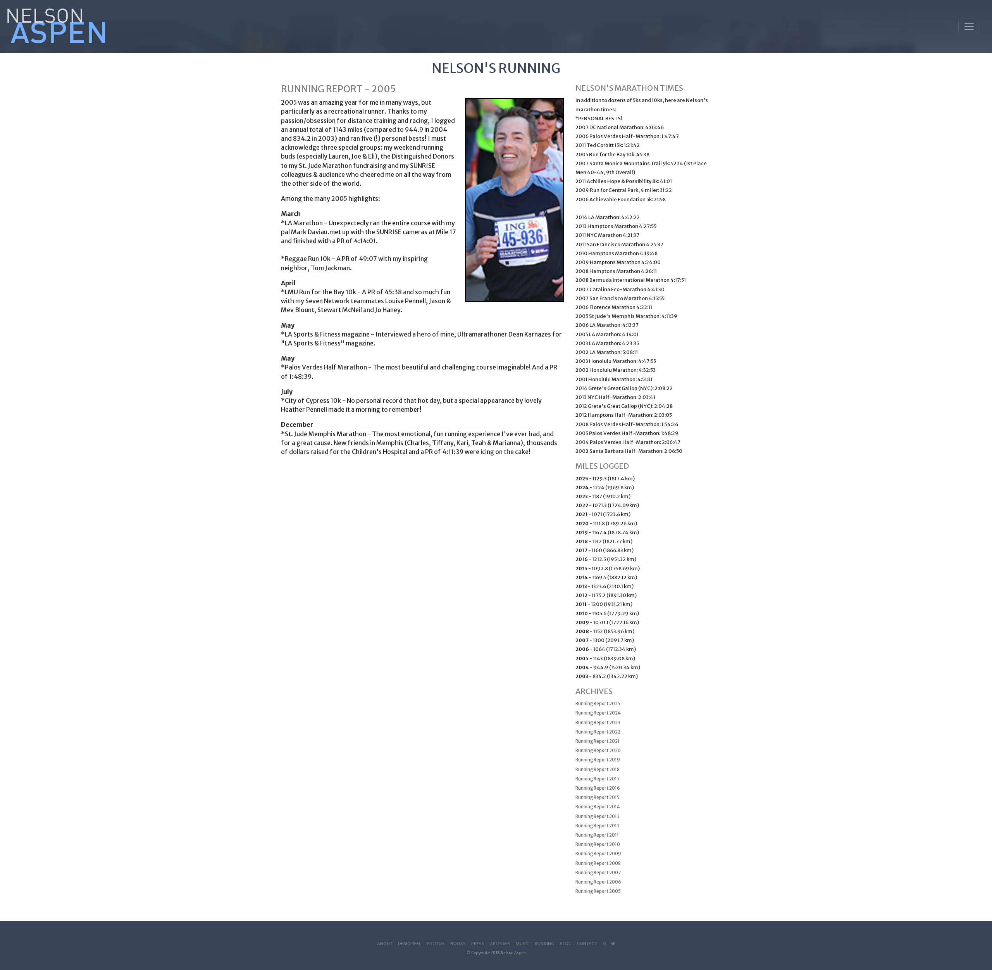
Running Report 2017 (597, 779)
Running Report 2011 (597, 835)
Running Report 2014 (597, 806)
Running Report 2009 (598, 853)
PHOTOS (436, 943)
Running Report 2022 (597, 732)
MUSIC (522, 943)
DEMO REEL (409, 943)
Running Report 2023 (597, 722)
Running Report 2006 (598, 882)
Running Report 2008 (598, 863)
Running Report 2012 (597, 825)
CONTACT (587, 943)
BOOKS (458, 943)
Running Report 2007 (598, 872)
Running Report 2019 (597, 760)
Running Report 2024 (598, 713)
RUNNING (544, 943)
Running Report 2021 (597, 741)
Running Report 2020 (598, 750)
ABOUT (385, 943)
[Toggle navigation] (969, 26)
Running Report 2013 (597, 816)
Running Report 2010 (597, 844)
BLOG (566, 943)
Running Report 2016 (597, 788)
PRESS (477, 943)
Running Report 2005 (598, 891)
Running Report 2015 (597, 797)
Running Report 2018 (597, 769)
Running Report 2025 (597, 703)
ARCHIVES (500, 943)
